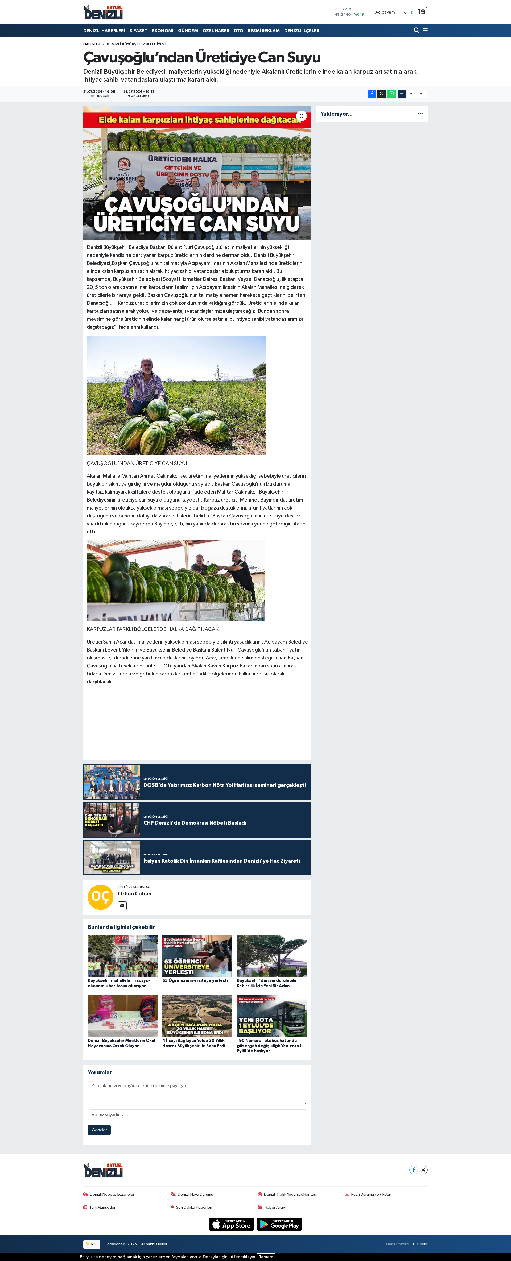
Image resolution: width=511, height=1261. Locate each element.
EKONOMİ (163, 30)
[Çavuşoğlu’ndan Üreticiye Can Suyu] (197, 173)
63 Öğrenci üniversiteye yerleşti (195, 980)
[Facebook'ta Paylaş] (372, 94)
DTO (238, 30)
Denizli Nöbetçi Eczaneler (112, 1194)
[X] (423, 1170)
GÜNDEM (188, 30)
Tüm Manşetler (102, 1207)
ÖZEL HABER (216, 30)
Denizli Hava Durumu (195, 1194)
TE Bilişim (420, 1244)
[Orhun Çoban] (100, 897)
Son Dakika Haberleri (194, 1207)
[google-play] (279, 1224)
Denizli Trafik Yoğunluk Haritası (290, 1194)
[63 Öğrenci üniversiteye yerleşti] (197, 956)
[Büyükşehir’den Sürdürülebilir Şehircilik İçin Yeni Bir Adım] (272, 956)
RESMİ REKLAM (264, 30)
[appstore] (232, 1224)
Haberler (91, 44)
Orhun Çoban (134, 893)
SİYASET (138, 30)
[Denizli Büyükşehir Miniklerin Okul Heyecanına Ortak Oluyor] (123, 1016)
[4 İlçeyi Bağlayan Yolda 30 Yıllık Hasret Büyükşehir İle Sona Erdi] (197, 1016)
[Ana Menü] (424, 30)
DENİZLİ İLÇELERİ (302, 30)
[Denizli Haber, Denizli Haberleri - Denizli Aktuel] (103, 12)
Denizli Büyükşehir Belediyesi (136, 44)
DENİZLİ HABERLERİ (104, 30)
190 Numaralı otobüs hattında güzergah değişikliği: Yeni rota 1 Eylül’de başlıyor (269, 1045)
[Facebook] (413, 1170)
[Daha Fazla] (402, 94)
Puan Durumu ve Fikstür (371, 1194)
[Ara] (417, 30)
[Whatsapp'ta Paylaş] (391, 94)
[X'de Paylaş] (381, 94)
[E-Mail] (122, 905)
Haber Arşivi (275, 1207)
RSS (94, 1244)
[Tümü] (420, 114)
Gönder (99, 1130)
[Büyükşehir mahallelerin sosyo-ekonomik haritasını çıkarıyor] (123, 956)
